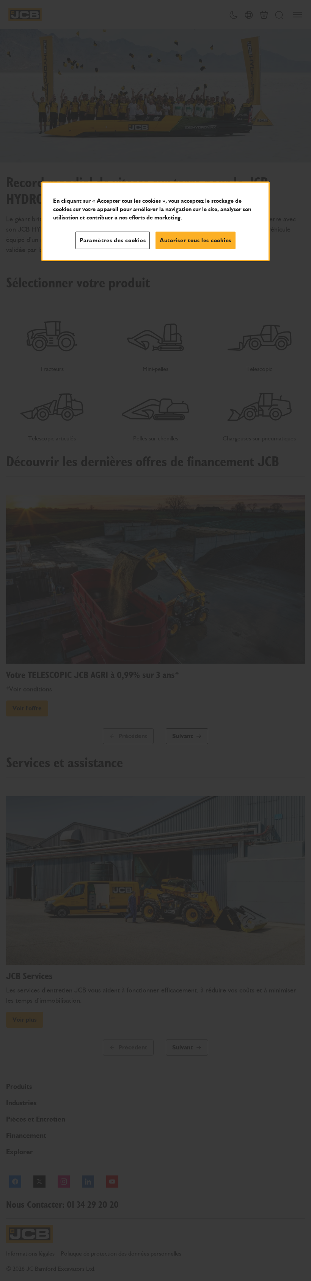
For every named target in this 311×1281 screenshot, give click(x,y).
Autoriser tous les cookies (195, 240)
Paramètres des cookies (113, 240)
